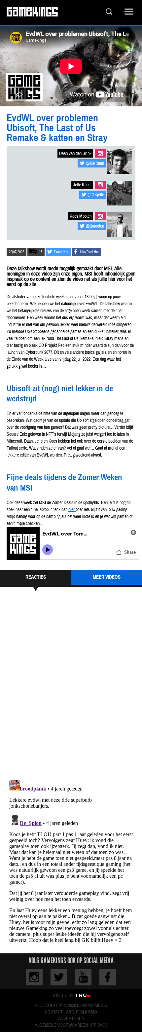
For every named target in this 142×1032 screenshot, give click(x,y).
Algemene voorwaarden (61, 1025)
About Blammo (81, 1012)
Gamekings (32, 12)
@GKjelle (96, 195)
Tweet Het (61, 251)
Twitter (59, 977)
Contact (54, 1012)
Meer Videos (107, 577)
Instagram (100, 153)
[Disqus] (71, 684)
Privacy (99, 1025)
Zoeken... (109, 12)
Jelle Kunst (82, 185)
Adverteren (71, 1019)
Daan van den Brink (75, 154)
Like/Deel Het (89, 251)
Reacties (35, 577)
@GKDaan (95, 163)
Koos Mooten (80, 216)
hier (72, 510)
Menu (129, 12)
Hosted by (63, 996)
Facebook (107, 977)
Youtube (83, 977)
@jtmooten (95, 226)
